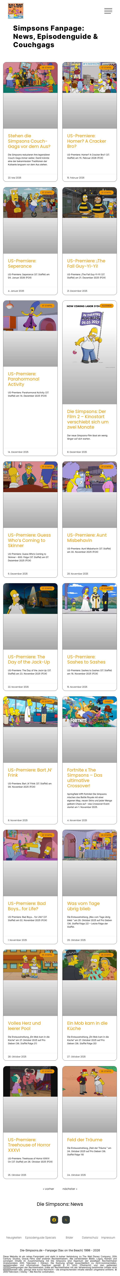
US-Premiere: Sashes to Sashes (86, 659)
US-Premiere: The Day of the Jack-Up (29, 659)
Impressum (108, 1237)
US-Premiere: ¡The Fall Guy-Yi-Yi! (86, 263)
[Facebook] (54, 1220)
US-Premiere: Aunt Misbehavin (87, 537)
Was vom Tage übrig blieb (83, 906)
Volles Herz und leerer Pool (24, 1026)
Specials (50, 1237)
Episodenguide (34, 1237)
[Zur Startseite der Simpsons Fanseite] (15, 17)
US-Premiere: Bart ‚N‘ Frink (30, 772)
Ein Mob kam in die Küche (87, 1026)
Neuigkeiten (14, 1237)
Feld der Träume (84, 1140)
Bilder (69, 1237)
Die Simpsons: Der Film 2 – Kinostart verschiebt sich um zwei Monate (88, 419)
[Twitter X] (66, 1220)
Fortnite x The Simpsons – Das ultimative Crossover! (84, 778)
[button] (7, 1269)
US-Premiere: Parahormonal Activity (23, 379)
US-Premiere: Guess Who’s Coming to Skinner (29, 540)
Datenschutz (90, 1237)
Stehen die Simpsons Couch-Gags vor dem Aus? (29, 141)
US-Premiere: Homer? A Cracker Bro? (86, 141)
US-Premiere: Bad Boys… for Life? (27, 906)
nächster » (70, 1189)
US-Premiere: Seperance (22, 263)
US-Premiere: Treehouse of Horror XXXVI (29, 1145)
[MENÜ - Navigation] (108, 11)
